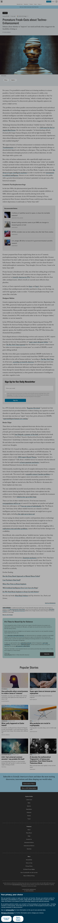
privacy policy (10, 910)
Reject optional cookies (18, 919)
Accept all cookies (6, 918)
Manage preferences (7, 913)
